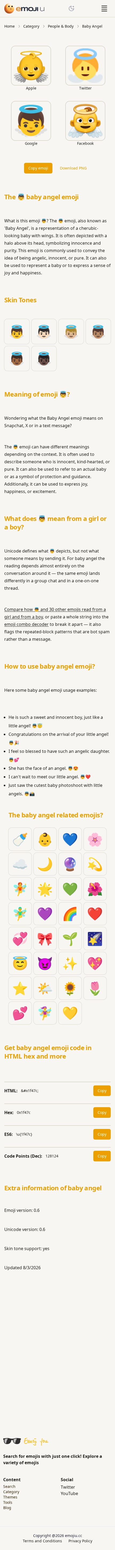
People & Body (61, 26)
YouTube (69, 1493)
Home (9, 26)
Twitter (68, 1487)
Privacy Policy (80, 1540)
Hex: (9, 1112)
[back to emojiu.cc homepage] (24, 8)
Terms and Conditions (42, 1540)
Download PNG (73, 168)
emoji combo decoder (26, 624)
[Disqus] (57, 1350)
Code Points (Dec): (23, 1156)
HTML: (11, 1091)
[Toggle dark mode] (71, 8)
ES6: (8, 1134)
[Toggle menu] (104, 8)
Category (31, 26)
